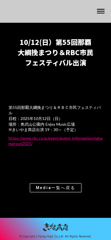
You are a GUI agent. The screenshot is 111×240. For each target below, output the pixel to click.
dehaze (100, 11)
